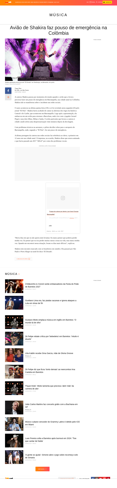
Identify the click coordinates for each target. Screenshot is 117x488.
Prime (98, 7)
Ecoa (80, 7)
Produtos (8, 7)
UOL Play (56, 2)
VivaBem (72, 7)
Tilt (76, 7)
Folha (49, 7)
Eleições (19, 7)
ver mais (41, 469)
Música (58, 15)
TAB (94, 7)
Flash (14, 7)
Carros (37, 7)
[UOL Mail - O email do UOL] (92, 2)
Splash (60, 7)
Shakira (72, 217)
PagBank (50, 2)
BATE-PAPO (27, 2)
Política (32, 7)
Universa (66, 7)
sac (88, 2)
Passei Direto (43, 2)
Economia (43, 7)
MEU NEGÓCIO (35, 2)
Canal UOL (85, 7)
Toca (101, 7)
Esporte (55, 7)
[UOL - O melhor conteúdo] (8, 2)
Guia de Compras (109, 7)
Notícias (26, 7)
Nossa (91, 7)
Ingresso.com (19, 2)
